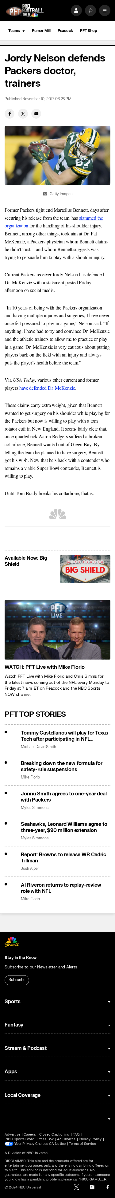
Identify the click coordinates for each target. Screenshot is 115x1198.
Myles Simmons (34, 808)
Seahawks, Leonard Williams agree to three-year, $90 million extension (64, 827)
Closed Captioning (54, 1134)
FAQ (76, 1134)
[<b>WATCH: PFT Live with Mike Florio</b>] (57, 630)
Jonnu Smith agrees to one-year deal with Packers (63, 797)
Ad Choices (66, 1139)
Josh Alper (30, 868)
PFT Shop (88, 30)
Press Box (45, 1139)
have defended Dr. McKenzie (47, 387)
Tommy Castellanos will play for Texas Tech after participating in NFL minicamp (64, 736)
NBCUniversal (37, 1153)
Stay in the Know (20, 957)
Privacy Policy (90, 1139)
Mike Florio (30, 777)
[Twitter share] (23, 114)
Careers (30, 1134)
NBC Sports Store (20, 1139)
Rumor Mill (41, 30)
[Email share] (36, 114)
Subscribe (17, 979)
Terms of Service (82, 1143)
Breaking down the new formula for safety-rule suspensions (61, 766)
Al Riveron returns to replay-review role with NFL (61, 888)
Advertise (12, 1134)
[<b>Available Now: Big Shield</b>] (85, 569)
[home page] (25, 10)
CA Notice (57, 1143)
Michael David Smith (38, 747)
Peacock (65, 30)
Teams (14, 30)
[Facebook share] (9, 114)
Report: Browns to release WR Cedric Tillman (63, 858)
